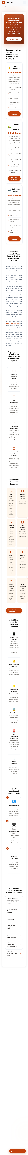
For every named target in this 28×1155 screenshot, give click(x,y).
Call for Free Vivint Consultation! (13, 610)
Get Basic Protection (14, 113)
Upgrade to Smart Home (14, 178)
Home (2, 6)
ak (19, 6)
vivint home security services (11, 6)
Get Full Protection (14, 238)
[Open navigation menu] (24, 2)
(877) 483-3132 (14, 39)
